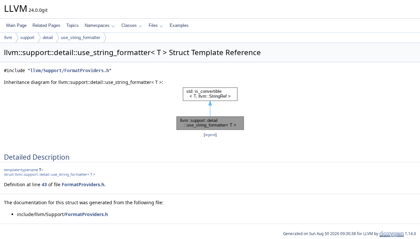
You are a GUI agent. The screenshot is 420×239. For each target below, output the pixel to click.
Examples (179, 25)
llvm (8, 37)
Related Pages (46, 25)
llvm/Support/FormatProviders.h (69, 70)
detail (48, 37)
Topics (72, 25)
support (27, 37)
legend (210, 135)
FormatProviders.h (83, 184)
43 (44, 184)
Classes (129, 25)
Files (153, 25)
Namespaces (97, 25)
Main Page (16, 25)
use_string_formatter (80, 37)
